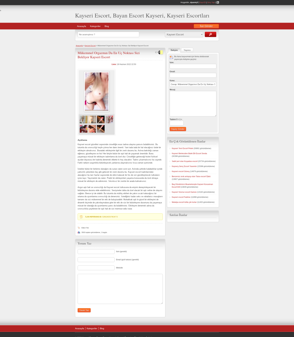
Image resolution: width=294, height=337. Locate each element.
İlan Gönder (206, 26)
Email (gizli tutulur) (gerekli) (127, 260)
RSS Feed (218, 2)
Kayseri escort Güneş (181, 171)
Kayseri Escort (90, 46)
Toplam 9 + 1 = (176, 119)
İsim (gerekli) (121, 251)
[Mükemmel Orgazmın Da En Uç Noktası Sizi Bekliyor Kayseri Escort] (96, 111)
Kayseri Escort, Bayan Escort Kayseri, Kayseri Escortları (142, 15)
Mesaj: (172, 90)
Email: (172, 71)
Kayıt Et (203, 2)
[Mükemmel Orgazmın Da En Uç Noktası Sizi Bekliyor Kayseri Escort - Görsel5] (83, 132)
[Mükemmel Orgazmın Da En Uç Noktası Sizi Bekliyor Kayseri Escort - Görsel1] (83, 123)
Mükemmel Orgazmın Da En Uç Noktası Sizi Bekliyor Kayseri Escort (109, 55)
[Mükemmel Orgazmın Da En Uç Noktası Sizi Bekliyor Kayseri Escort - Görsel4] (109, 123)
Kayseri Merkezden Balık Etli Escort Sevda (189, 153)
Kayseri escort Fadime (181, 197)
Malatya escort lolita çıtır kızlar (184, 202)
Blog (107, 26)
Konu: (172, 81)
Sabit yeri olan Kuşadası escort (185, 161)
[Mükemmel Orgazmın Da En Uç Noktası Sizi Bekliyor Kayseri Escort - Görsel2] (92, 123)
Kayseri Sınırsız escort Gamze (184, 192)
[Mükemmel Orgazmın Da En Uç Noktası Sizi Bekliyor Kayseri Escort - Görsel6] (92, 132)
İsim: (172, 62)
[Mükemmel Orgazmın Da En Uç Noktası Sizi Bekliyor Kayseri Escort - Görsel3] (100, 123)
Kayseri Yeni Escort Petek (182, 148)
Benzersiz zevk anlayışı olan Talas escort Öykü (191, 176)
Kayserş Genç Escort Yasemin (184, 166)
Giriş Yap (211, 2)
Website (119, 268)
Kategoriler (95, 26)
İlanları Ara (210, 34)
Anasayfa (81, 26)
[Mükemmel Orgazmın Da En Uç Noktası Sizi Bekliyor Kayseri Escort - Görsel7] (100, 132)
